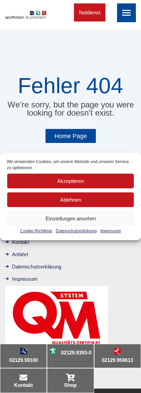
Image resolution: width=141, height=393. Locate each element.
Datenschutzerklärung (76, 231)
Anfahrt (20, 254)
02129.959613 (117, 360)
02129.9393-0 (76, 352)
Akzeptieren (70, 181)
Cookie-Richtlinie (36, 231)
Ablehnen (70, 200)
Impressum (110, 231)
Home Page (70, 136)
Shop (70, 385)
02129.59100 (23, 360)
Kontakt (23, 385)
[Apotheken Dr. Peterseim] (25, 14)
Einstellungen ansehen (71, 218)
